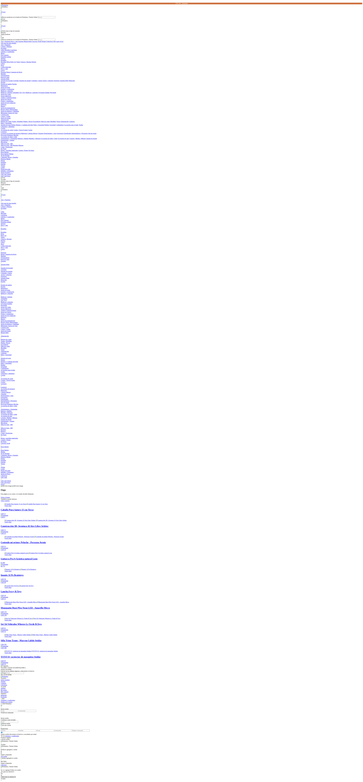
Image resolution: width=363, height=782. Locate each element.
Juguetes (21, 41)
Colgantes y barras (36, 80)
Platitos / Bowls (28, 121)
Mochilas (7, 50)
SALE (61, 41)
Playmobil (53, 92)
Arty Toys (22, 92)
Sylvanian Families (44, 92)
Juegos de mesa (5, 87)
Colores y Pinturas (6, 46)
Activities (16, 80)
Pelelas (13, 125)
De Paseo (3, 149)
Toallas (81, 125)
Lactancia (4, 132)
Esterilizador (67, 133)
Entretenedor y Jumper (7, 140)
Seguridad (53, 125)
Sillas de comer (45, 121)
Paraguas (3, 72)
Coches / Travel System (20, 130)
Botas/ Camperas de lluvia (14, 72)
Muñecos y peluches (7, 91)
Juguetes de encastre (7, 80)
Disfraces (3, 104)
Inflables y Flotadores (7, 171)
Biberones (24, 133)
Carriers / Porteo (23, 150)
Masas (3, 53)
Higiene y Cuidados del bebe (24, 125)
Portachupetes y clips (50, 133)
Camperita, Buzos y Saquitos (9, 157)
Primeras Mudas (5, 159)
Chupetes (40, 133)
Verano (44, 41)
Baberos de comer (6, 121)
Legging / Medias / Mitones (77, 138)
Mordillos (53, 121)
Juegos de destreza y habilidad (10, 111)
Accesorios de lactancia (14, 133)
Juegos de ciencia (6, 99)
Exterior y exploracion (7, 89)
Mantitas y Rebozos (35, 138)
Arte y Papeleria (6, 41)
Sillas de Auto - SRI (7, 143)
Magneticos (4, 86)
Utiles (2, 50)
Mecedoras (4, 142)
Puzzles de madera (6, 84)
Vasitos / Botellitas (17, 121)
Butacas (21, 145)
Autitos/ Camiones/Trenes (8, 97)
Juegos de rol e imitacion (8, 103)
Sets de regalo (92, 133)
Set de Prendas (5, 155)
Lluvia (3, 70)
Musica (3, 106)
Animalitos (15, 92)
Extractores (60, 133)
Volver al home (5, 497)
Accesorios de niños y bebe (9, 137)
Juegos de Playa (5, 172)
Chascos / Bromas (26, 62)
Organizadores (5, 75)
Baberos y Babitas (23, 138)
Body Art (13, 62)
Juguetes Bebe (5, 79)
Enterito (3, 164)
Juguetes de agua (6, 125)
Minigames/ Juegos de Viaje (9, 113)
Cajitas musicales (6, 67)
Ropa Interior (5, 152)
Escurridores (36, 121)
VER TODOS (5, 501)
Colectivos (49, 41)
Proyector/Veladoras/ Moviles (9, 135)
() (3, 13)
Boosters (15, 145)
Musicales (72, 80)
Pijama (3, 160)
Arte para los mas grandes (8, 43)
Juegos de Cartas (6, 94)
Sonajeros (57, 80)
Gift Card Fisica (5, 176)
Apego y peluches (48, 80)
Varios (18, 62)
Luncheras (13, 50)
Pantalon (3, 162)
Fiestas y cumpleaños (7, 101)
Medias (11, 154)
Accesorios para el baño (71, 125)
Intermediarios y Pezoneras (80, 133)
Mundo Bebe (28, 41)
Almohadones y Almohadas (9, 138)
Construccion (5, 115)
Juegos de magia (6, 118)
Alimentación (5, 120)
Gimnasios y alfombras (7, 126)
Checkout (4, 765)
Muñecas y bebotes (6, 92)
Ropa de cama (5, 77)
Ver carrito (4, 756)
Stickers (3, 58)
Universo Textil (37, 41)
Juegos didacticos (6, 96)
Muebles (3, 74)
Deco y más (14, 41)
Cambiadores (60, 125)
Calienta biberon (32, 133)
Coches (3, 128)
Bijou (8, 62)
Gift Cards (56, 41)
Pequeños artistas (6, 57)
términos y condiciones (12, 736)
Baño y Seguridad (6, 123)
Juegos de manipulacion (8, 108)
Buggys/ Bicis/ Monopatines (9, 109)
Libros (3, 63)
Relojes (34, 62)
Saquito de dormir (91, 138)
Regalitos (3, 60)
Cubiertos (72, 121)
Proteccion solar (5, 169)
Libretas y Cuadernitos (7, 52)
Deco (2, 65)
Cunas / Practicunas (6, 147)
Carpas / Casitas (5, 116)
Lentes (3, 167)
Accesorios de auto (63, 138)
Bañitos (47, 125)
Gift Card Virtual (6, 174)
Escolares (3, 48)
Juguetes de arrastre (25, 80)
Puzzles (3, 82)
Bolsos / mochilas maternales (9, 150)
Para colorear (5, 55)
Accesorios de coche (7, 130)
